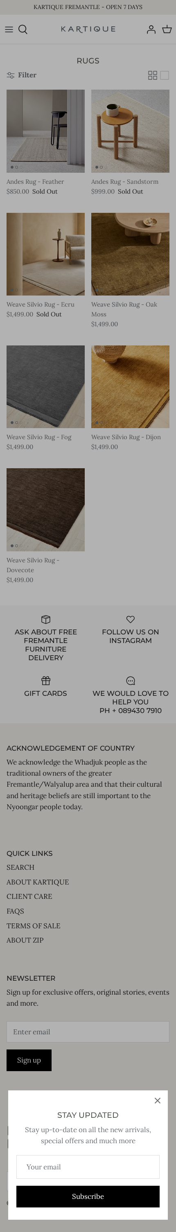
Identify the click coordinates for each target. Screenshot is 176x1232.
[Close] (158, 1101)
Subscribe (88, 1196)
